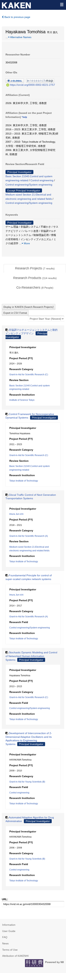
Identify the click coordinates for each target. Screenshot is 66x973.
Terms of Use (10, 949)
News (5, 943)
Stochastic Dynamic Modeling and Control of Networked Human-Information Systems (31, 656)
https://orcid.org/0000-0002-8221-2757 (32, 84)
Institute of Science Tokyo (21, 400)
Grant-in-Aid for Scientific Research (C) (28, 374)
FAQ (4, 937)
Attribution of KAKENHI (15, 955)
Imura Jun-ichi (16, 514)
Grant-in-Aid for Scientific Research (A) (28, 536)
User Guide (8, 931)
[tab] (35, 268)
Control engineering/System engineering (29, 184)
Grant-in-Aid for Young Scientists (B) (27, 781)
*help (24, 117)
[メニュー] (61, 4)
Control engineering (41, 180)
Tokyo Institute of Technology (23, 480)
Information (8, 924)
